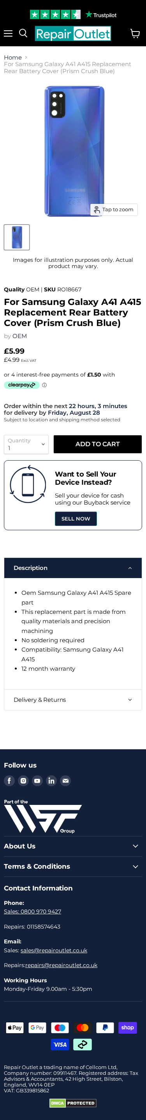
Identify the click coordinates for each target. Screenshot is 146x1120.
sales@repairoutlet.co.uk (54, 950)
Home (13, 57)
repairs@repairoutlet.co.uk (61, 965)
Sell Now (76, 518)
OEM (19, 336)
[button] (73, 568)
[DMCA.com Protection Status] (73, 1106)
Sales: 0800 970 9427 (32, 911)
